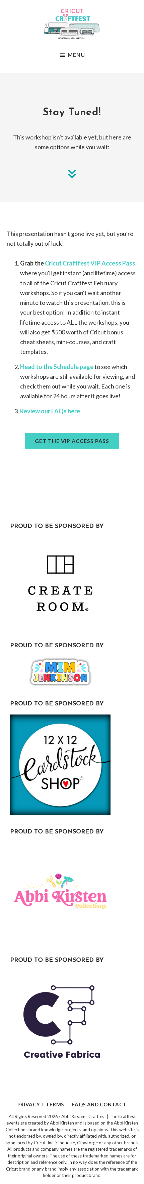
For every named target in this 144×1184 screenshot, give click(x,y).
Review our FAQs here (50, 411)
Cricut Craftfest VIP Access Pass (90, 263)
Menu (76, 54)
